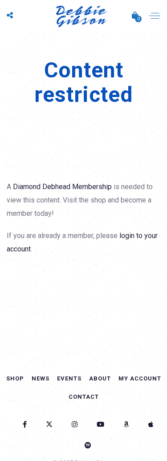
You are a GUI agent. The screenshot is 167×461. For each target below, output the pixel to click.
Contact (84, 396)
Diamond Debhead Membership (62, 186)
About (100, 378)
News (40, 378)
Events (69, 378)
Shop (15, 378)
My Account (139, 378)
